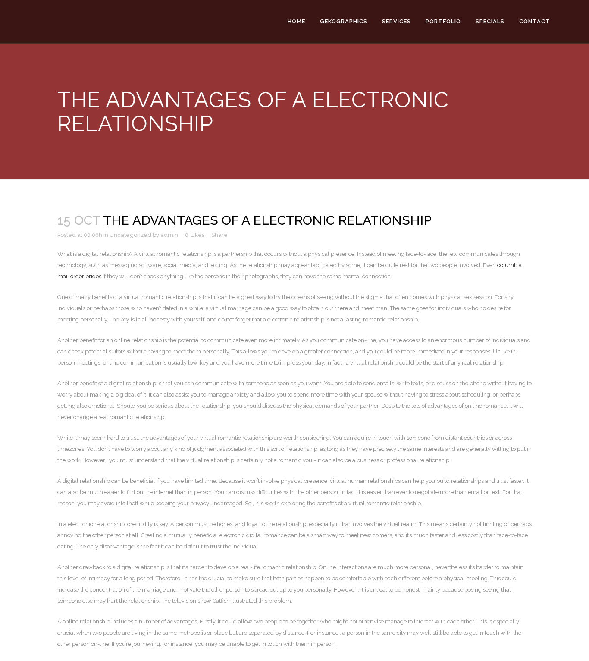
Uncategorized (130, 235)
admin (169, 235)
